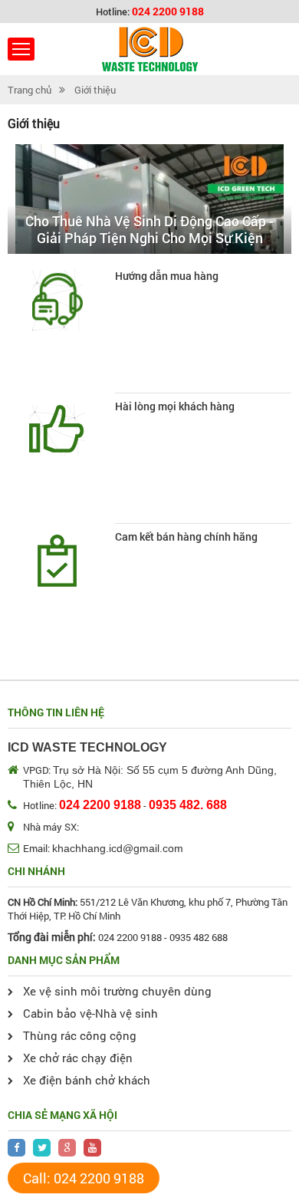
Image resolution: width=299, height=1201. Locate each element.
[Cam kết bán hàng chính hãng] (57, 560)
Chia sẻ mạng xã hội (62, 1114)
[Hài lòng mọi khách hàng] (57, 430)
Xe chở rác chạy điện (78, 1057)
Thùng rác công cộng (79, 1035)
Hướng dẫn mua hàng (167, 276)
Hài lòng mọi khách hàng (175, 406)
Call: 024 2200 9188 (83, 1178)
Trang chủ (29, 90)
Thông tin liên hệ (56, 712)
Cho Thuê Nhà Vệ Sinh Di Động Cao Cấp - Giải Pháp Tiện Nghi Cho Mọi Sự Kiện (149, 229)
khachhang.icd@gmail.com (117, 848)
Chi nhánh (36, 871)
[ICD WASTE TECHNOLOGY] (150, 49)
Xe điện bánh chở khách (86, 1079)
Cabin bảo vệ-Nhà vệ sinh (90, 1013)
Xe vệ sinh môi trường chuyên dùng (117, 991)
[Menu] (21, 49)
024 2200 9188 (168, 11)
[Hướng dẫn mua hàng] (57, 300)
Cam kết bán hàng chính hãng (186, 537)
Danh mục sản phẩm (64, 960)
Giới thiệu (95, 90)
